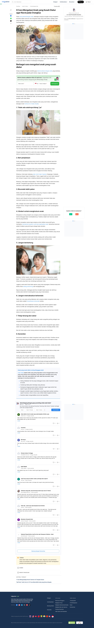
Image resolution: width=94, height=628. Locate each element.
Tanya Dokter (56, 409)
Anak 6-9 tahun (25, 6)
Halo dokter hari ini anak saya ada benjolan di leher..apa (35, 414)
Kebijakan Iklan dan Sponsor (61, 607)
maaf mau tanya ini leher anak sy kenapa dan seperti (34, 478)
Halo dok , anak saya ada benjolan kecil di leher (33, 505)
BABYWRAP (24, 466)
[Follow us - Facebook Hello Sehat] (17, 605)
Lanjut (18, 420)
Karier (71, 604)
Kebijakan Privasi (58, 602)
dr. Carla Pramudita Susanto (74, 14)
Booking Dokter (50, 605)
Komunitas (49, 609)
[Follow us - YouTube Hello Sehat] (27, 605)
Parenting (18, 6)
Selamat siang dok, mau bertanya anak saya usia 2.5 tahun (36, 490)
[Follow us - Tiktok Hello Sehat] (29, 605)
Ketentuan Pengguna (59, 600)
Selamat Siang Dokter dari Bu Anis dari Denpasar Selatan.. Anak (37, 534)
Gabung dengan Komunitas (38, 551)
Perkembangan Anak (34, 6)
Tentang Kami (73, 600)
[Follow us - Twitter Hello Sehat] (24, 605)
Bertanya (23, 439)
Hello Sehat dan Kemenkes (61, 611)
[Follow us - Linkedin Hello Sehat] (22, 605)
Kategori (49, 598)
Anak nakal (21, 372)
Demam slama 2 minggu (27, 453)
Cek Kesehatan (50, 601)
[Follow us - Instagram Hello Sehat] (19, 605)
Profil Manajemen (73, 602)
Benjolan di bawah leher (27, 519)
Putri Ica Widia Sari (71, 18)
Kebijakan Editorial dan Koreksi (61, 604)
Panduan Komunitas (59, 609)
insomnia (23, 427)
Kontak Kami (72, 607)
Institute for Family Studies (31, 103)
